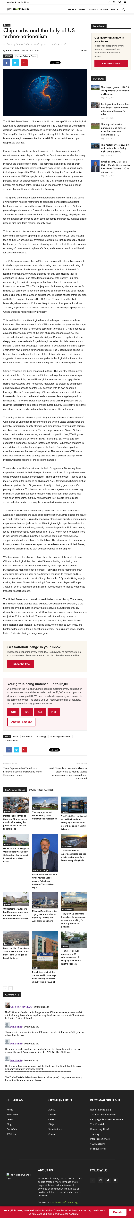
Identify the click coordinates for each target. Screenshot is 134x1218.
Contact (52, 1134)
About (51, 1109)
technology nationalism (60, 736)
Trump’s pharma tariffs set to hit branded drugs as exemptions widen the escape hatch (22, 772)
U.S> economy (11, 740)
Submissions (55, 1129)
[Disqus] (45, 1042)
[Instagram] (114, 2)
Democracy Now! (99, 1129)
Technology (40, 736)
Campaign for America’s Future (106, 1119)
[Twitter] (119, 2)
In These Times (98, 1148)
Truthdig (94, 1134)
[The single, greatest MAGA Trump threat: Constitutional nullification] (45, 803)
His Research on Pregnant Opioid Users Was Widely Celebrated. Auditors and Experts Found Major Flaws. (16, 855)
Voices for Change (40, 870)
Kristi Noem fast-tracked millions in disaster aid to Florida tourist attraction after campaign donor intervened (68, 773)
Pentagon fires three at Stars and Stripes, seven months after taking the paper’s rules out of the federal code (15, 822)
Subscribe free (21, 664)
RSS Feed (12, 1134)
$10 (13, 712)
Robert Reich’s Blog (100, 1109)
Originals (93, 9)
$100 (54, 712)
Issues (71, 9)
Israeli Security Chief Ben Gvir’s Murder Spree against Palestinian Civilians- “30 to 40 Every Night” (44, 881)
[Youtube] (125, 2)
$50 (40, 712)
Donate (104, 9)
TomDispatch (97, 1124)
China (15, 736)
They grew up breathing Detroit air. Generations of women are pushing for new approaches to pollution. (73, 920)
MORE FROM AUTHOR (41, 789)
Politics (6, 25)
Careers (52, 1119)
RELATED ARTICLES (15, 789)
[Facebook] (108, 2)
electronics (27, 736)
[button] (123, 10)
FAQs (51, 1124)
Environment (67, 846)
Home (10, 1109)
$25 (27, 712)
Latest (82, 9)
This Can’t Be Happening (103, 1114)
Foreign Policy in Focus (26, 56)
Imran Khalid (12, 50)
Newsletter (12, 1114)
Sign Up (114, 9)
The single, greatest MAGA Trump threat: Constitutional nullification (44, 815)
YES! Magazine (98, 1143)
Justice (7, 812)
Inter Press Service (100, 1138)
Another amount (21, 722)
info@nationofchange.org (63, 1202)
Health (7, 844)
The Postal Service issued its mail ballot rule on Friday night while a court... (115, 148)
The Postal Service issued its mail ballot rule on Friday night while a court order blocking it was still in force (74, 822)
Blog (9, 1124)
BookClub (12, 1129)
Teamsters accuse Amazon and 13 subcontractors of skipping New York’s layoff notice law (71, 957)
